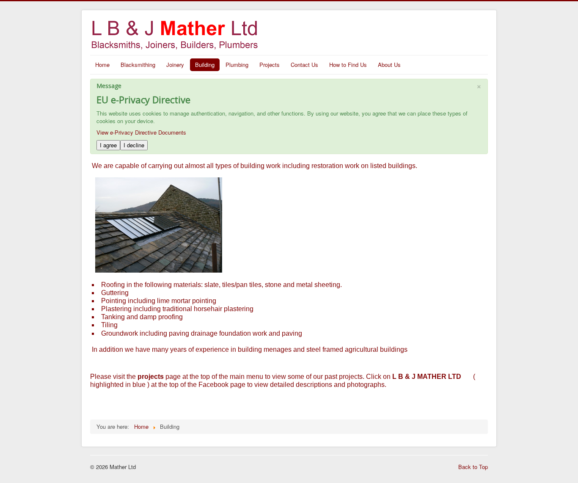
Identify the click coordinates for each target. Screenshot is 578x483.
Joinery (175, 65)
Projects (269, 65)
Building (205, 65)
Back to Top (473, 467)
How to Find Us (348, 65)
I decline (134, 145)
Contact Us (304, 65)
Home (102, 65)
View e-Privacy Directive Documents (141, 132)
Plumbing (237, 65)
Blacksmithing (138, 65)
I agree (108, 145)
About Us (389, 65)
